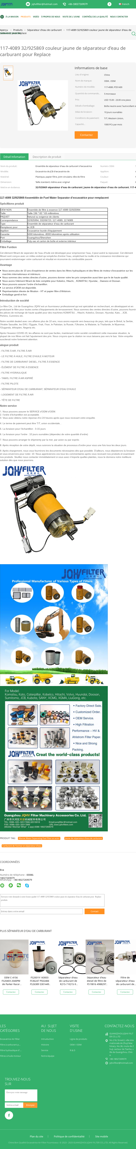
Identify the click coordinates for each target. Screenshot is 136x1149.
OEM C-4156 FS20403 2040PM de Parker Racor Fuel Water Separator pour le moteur (11, 986)
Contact (95, 911)
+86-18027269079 (78, 4)
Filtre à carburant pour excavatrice (17, 1044)
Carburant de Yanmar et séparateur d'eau (21, 845)
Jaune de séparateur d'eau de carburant (83, 838)
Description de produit (47, 157)
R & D (72, 1050)
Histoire (45, 1044)
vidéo (36, 16)
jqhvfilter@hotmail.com (45, 4)
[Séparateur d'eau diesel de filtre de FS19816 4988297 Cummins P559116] (103, 956)
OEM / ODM (76, 1044)
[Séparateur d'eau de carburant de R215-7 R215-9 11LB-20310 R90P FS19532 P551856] (74, 956)
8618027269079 (23, 879)
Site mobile (101, 1136)
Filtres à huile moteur (10, 1055)
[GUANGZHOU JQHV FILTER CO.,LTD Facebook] (110, 4)
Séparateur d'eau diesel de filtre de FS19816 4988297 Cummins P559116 (96, 982)
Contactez (86, 135)
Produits (26, 16)
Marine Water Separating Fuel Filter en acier (39, 838)
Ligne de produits (78, 1038)
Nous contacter (119, 16)
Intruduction (47, 1038)
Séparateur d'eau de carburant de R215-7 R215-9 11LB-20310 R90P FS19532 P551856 (68, 984)
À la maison (12, 16)
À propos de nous (50, 16)
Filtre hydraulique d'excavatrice (15, 1050)
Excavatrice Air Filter (10, 1038)
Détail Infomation (14, 157)
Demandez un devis (10, 33)
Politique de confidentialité (69, 1136)
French (125, 4)
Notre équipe (47, 1055)
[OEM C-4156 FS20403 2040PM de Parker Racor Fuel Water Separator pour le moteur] (17, 956)
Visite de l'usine (71, 16)
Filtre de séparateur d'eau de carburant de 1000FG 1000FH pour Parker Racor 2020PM (125, 986)
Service (44, 1050)
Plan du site (36, 1136)
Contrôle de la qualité (95, 16)
